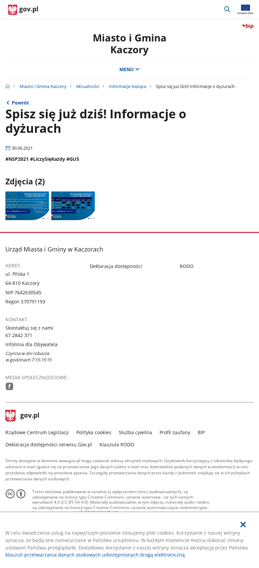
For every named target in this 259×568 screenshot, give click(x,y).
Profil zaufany (175, 432)
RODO (187, 266)
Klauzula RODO (116, 444)
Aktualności (87, 86)
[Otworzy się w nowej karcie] (9, 386)
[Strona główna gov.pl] (7, 86)
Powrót (20, 102)
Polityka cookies (93, 432)
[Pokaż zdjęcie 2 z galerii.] (73, 205)
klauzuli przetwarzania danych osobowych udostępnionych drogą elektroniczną (95, 554)
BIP (201, 432)
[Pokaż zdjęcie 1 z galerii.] (27, 205)
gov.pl (29, 416)
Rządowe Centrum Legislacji (37, 432)
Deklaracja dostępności (116, 266)
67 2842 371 (18, 335)
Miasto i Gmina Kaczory (130, 43)
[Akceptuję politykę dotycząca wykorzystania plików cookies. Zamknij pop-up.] (243, 524)
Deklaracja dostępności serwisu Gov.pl (48, 444)
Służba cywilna (135, 432)
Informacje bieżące (127, 86)
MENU (126, 69)
